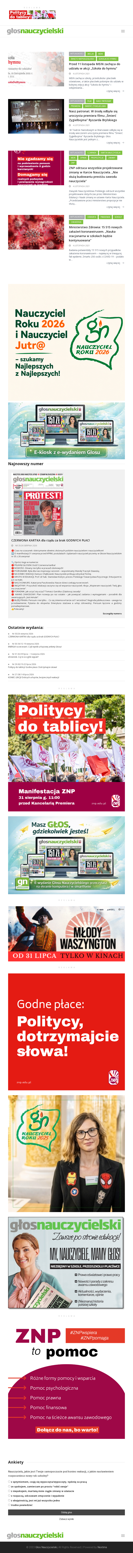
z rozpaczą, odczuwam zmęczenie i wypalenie (37, 1495)
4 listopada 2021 (81, 73)
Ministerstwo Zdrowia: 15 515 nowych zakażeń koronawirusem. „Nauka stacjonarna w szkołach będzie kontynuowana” (95, 233)
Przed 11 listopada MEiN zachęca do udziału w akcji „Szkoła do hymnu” (94, 66)
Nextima (102, 1547)
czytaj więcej (113, 91)
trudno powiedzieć (21, 1505)
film (89, 101)
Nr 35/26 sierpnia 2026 (26, 545)
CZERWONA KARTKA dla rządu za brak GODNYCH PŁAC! (50, 540)
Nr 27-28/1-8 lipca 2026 (23, 674)
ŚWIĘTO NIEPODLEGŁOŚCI (82, 59)
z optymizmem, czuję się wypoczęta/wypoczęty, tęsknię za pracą (49, 1481)
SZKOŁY (118, 217)
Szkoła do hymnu (107, 59)
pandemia (105, 217)
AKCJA (90, 54)
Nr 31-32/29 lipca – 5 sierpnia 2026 (28, 654)
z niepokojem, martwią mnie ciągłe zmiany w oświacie (42, 1491)
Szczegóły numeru (112, 613)
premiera (75, 106)
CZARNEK (91, 153)
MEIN (100, 54)
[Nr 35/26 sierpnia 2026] (37, 504)
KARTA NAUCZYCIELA (110, 153)
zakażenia (76, 222)
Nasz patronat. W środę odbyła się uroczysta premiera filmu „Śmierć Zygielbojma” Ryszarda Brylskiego (93, 115)
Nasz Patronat (103, 101)
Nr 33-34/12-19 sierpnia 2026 (25, 644)
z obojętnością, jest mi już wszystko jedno (35, 1500)
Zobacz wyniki (66, 1519)
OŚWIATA (91, 217)
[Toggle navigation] (123, 1535)
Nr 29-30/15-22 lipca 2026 (24, 664)
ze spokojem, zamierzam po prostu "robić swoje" (39, 1486)
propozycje (97, 158)
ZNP (73, 163)
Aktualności (77, 53)
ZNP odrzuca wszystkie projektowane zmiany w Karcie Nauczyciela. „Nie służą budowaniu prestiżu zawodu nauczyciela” (95, 174)
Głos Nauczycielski (46, 1547)
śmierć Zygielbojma (95, 106)
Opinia (83, 158)
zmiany (111, 158)
